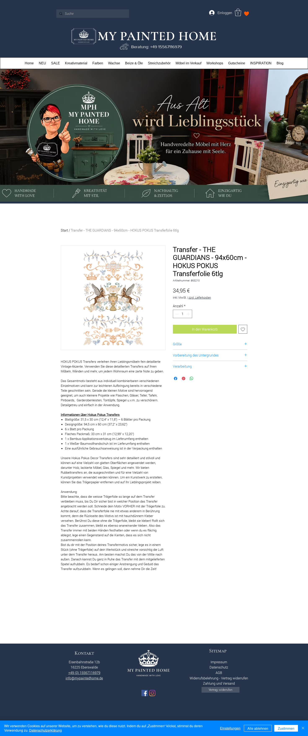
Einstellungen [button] (230, 728)
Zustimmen (286, 728)
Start (64, 230)
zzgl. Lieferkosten (200, 297)
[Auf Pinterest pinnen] (183, 378)
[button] (238, 12)
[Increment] (189, 314)
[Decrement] (176, 314)
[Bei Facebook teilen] (175, 378)
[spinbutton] (182, 314)
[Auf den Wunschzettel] (242, 329)
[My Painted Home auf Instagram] (152, 693)
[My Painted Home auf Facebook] (144, 693)
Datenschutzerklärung (45, 730)
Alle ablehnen (257, 728)
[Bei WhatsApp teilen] (191, 378)
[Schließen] (302, 728)
